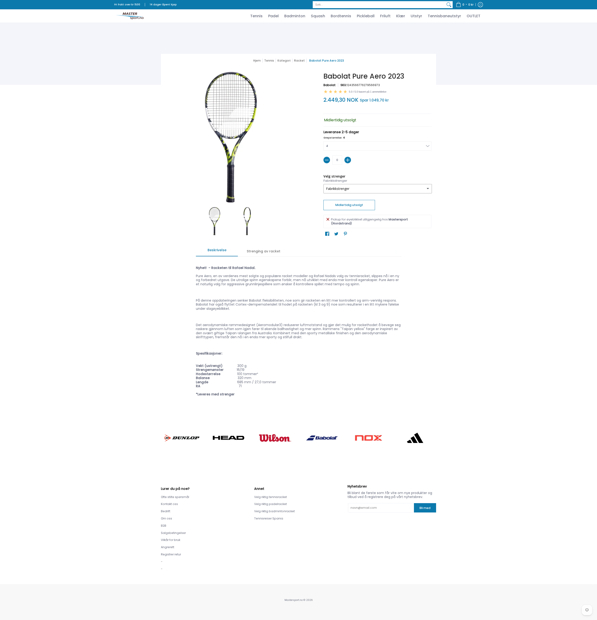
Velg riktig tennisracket (270, 497)
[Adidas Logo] (415, 438)
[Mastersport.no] (129, 16)
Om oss (166, 518)
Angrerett (167, 547)
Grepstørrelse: (334, 137)
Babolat (329, 85)
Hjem (257, 61)
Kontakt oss (169, 504)
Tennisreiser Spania (268, 518)
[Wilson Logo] (275, 438)
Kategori (284, 61)
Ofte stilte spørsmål (175, 497)
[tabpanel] (298, 328)
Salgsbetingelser (173, 533)
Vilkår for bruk (170, 540)
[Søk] (449, 4)
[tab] (217, 251)
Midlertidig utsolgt (349, 205)
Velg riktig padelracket (270, 504)
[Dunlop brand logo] (182, 438)
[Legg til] (347, 160)
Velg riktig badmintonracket (274, 511)
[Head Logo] (229, 437)
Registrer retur (171, 554)
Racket (299, 61)
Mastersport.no (294, 600)
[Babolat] (322, 438)
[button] (465, 4)
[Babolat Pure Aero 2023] (215, 221)
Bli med (425, 508)
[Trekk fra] (326, 160)
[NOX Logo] (368, 438)
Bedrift (165, 511)
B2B (163, 526)
